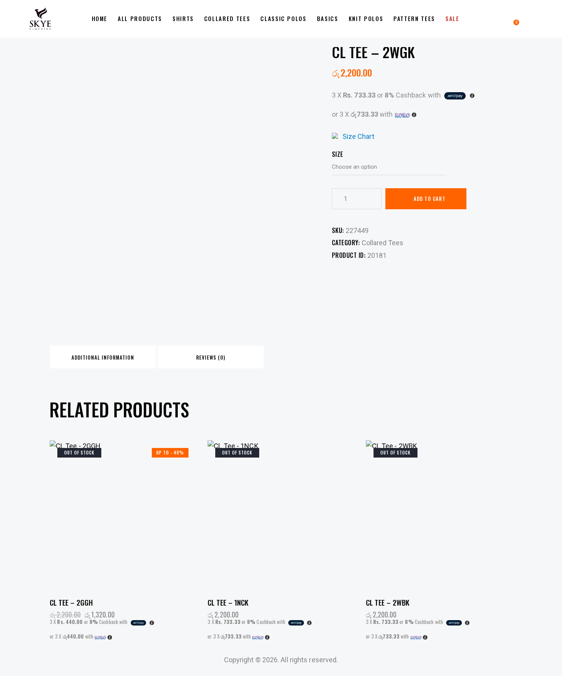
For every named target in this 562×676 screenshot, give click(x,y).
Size (337, 154)
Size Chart (358, 136)
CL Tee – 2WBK (387, 602)
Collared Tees (382, 243)
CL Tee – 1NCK (228, 602)
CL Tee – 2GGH (71, 602)
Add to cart (429, 198)
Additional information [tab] (102, 357)
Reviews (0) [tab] (210, 357)
